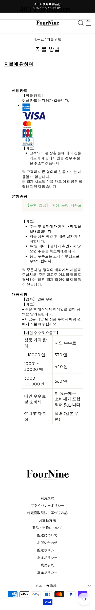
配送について (47, 535)
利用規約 (47, 498)
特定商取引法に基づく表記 (47, 513)
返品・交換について (47, 528)
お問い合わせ (47, 542)
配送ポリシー (47, 550)
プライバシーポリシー (48, 505)
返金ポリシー (47, 557)
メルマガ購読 (46, 586)
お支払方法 (47, 520)
